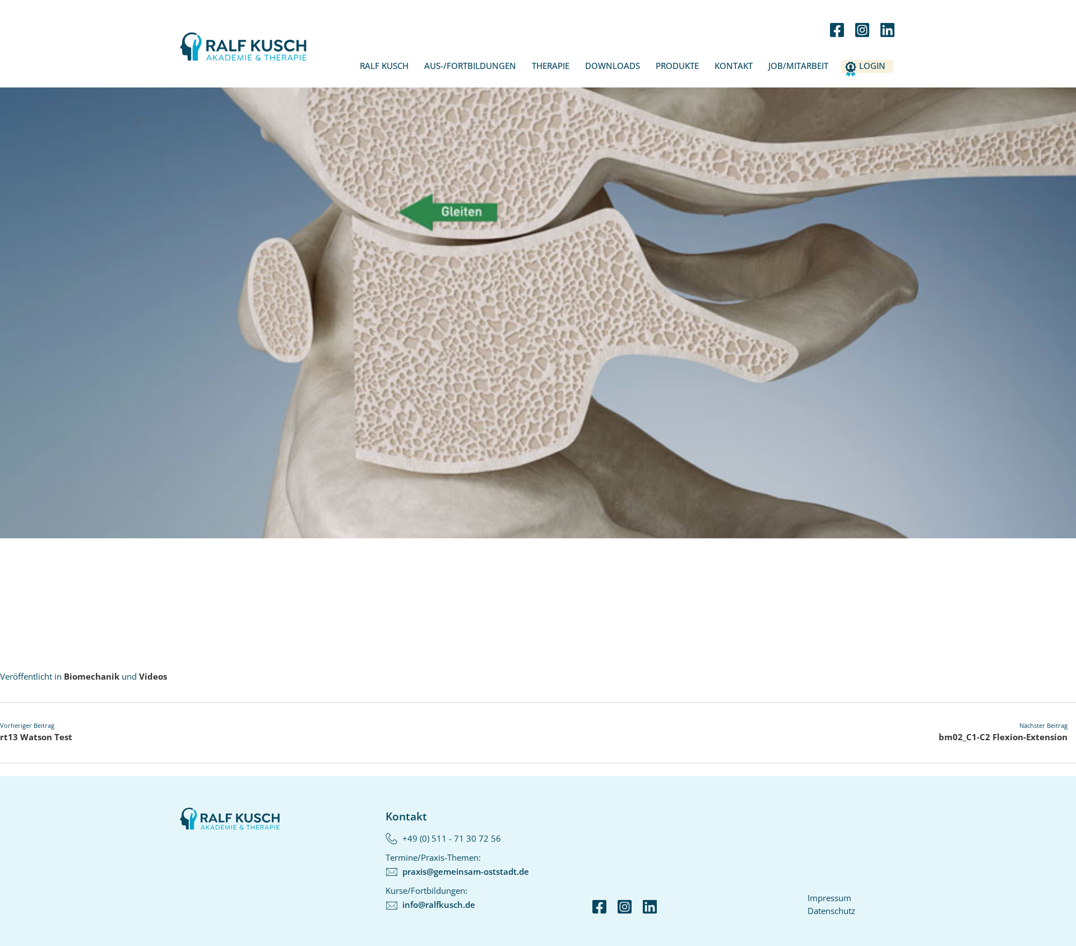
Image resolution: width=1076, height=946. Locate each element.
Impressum (829, 897)
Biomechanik (91, 676)
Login (872, 65)
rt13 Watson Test (36, 736)
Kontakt (734, 65)
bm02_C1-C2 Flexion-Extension (1003, 736)
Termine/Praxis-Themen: (457, 864)
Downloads (612, 65)
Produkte (677, 65)
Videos (153, 676)
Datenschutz (831, 910)
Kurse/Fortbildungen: (430, 897)
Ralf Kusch (384, 65)
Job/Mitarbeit (798, 65)
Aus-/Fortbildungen (470, 65)
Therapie (550, 65)
